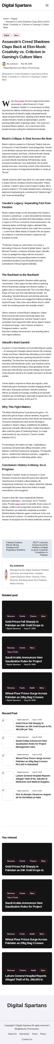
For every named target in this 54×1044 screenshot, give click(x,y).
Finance (33, 616)
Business (11, 616)
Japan (18, 504)
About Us (12, 1034)
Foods (22, 688)
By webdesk (12, 64)
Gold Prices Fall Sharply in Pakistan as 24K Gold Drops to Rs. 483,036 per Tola (26, 625)
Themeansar (33, 1029)
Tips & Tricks (12, 652)
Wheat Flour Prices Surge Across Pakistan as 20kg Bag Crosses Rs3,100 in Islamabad (26, 697)
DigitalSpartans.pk (12, 68)
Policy (43, 1034)
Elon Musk (19, 101)
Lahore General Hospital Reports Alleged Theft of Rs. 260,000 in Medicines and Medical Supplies (33, 778)
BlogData (19, 1029)
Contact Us (27, 1039)
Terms (35, 1034)
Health (32, 688)
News (16, 35)
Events (22, 616)
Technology (34, 68)
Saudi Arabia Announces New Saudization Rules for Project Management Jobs (23, 661)
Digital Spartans (17, 5)
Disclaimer (24, 1034)
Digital (6, 35)
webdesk (19, 565)
